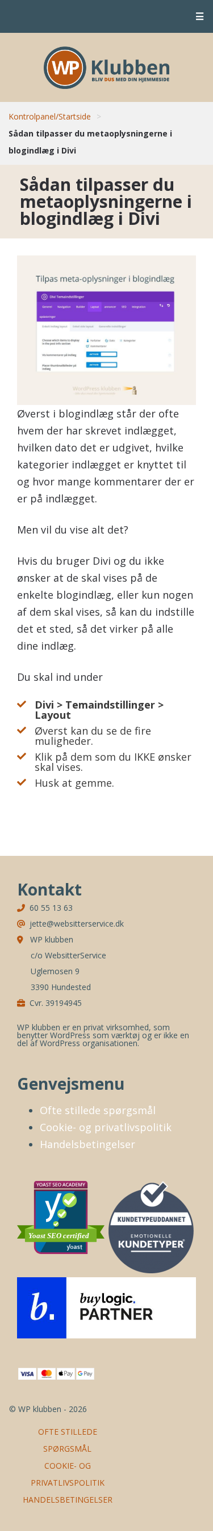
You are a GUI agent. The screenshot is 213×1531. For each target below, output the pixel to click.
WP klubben (106, 67)
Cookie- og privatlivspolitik (106, 1127)
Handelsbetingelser (87, 1144)
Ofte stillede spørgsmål (98, 1110)
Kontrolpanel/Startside (50, 116)
